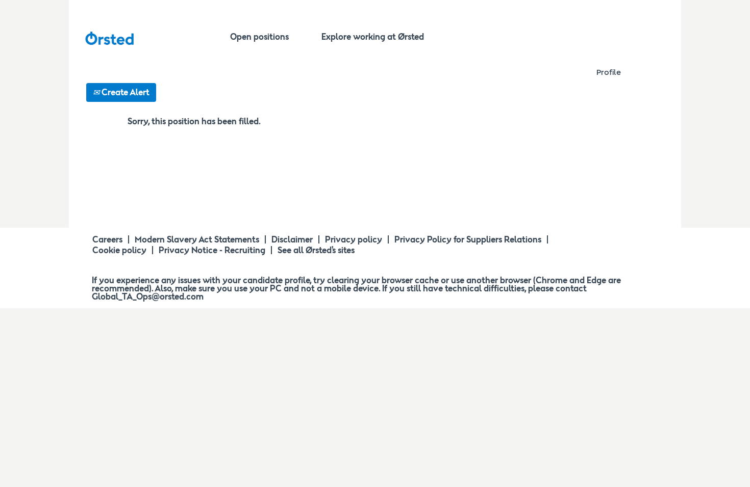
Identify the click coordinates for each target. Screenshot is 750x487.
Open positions (259, 37)
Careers (107, 239)
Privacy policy (353, 239)
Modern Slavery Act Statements (197, 239)
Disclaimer (292, 239)
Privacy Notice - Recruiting (212, 250)
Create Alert (124, 92)
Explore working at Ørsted (372, 37)
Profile (608, 72)
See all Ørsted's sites (316, 250)
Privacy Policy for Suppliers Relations (467, 239)
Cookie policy (119, 250)
